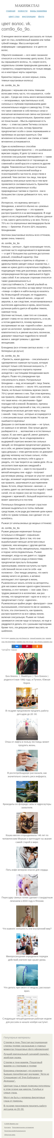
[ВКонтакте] (17, 646)
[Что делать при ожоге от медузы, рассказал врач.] (27, 984)
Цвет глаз (14, 16)
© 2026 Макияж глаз (11, 1124)
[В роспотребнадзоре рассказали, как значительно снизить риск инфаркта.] (27, 769)
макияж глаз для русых (24, 641)
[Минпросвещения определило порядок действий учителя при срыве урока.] (27, 952)
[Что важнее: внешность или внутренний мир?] (27, 925)
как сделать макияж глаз (43, 641)
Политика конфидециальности (15, 1131)
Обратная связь (9, 1135)
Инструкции (29, 16)
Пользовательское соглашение (23, 1127)
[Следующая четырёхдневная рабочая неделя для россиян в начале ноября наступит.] (27, 1015)
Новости (23, 10)
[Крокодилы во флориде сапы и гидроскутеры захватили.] (27, 800)
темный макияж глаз (37, 638)
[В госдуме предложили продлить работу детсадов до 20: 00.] (27, 707)
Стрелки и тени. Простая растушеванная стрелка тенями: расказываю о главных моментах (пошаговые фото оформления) (26, 1045)
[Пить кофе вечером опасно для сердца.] (27, 866)
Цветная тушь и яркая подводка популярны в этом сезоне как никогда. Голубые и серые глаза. (27, 1089)
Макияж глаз (27, 5)
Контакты (7, 1127)
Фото (41, 16)
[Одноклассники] (37, 646)
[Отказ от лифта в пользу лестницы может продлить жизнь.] (27, 738)
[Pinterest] (27, 646)
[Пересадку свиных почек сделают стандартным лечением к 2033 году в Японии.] (27, 894)
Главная (10, 10)
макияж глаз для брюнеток (19, 638)
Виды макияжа (38, 10)
